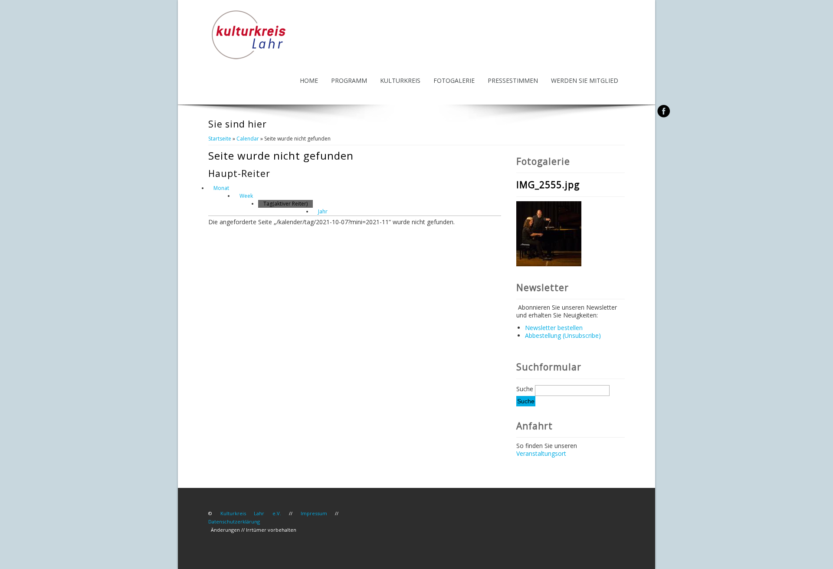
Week (246, 195)
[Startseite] (248, 58)
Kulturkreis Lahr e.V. (250, 513)
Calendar (247, 138)
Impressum (314, 513)
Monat (221, 188)
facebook (664, 111)
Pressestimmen (513, 80)
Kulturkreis (400, 80)
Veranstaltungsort (541, 453)
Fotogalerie (454, 80)
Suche (525, 389)
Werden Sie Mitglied (584, 80)
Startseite (219, 138)
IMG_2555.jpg (548, 185)
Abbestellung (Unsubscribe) (563, 335)
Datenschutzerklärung (234, 521)
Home (309, 80)
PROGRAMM (349, 80)
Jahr (323, 211)
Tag (285, 203)
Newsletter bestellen (554, 328)
